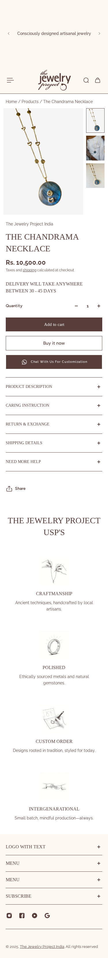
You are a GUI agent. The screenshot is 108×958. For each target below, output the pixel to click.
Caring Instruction (27, 405)
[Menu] (10, 80)
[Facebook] (22, 915)
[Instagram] (9, 915)
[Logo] (54, 80)
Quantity (14, 305)
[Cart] (97, 80)
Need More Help (23, 462)
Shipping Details (24, 443)
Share (20, 488)
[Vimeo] (47, 915)
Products (31, 101)
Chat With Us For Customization (59, 362)
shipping (29, 270)
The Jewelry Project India (29, 224)
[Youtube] (34, 915)
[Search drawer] (86, 80)
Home (12, 101)
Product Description (29, 386)
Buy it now (54, 343)
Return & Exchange (28, 424)
